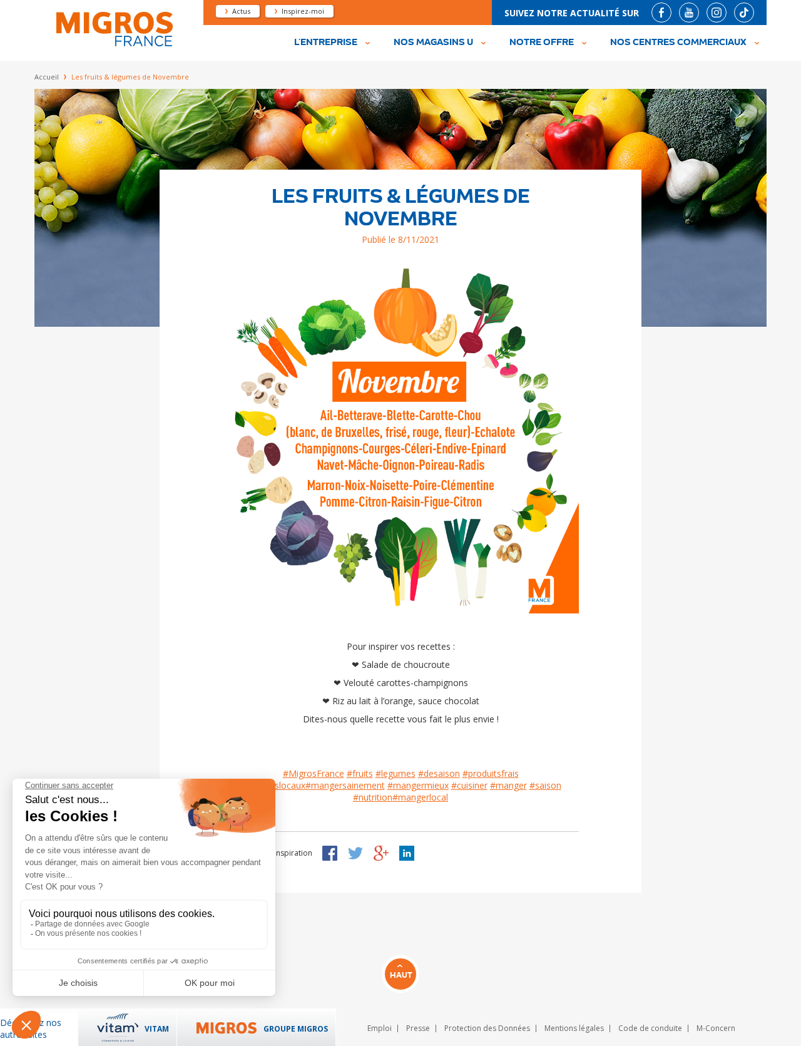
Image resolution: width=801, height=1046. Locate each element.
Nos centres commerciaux (678, 42)
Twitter (355, 853)
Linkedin (407, 853)
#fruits (360, 773)
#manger (508, 785)
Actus (241, 11)
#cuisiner (469, 785)
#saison (545, 785)
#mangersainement (345, 785)
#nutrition (372, 797)
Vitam (157, 1028)
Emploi (379, 1028)
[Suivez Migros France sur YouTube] (689, 13)
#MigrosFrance (313, 773)
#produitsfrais (490, 773)
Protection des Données (487, 1028)
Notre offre (541, 42)
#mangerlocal (420, 797)
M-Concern (715, 1028)
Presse (418, 1028)
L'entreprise (325, 42)
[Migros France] (113, 45)
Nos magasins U (433, 42)
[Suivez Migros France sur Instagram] (717, 13)
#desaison (439, 773)
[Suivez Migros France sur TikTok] (744, 13)
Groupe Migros (295, 1028)
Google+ (381, 853)
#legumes (395, 773)
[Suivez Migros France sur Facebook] (661, 13)
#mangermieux (418, 785)
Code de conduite (650, 1028)
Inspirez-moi (303, 11)
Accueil (46, 76)
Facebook (330, 853)
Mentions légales (574, 1028)
